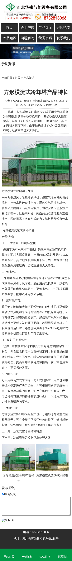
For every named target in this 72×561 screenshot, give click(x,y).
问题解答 (27, 38)
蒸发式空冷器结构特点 (27, 431)
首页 (9, 27)
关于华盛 (27, 27)
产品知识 (9, 38)
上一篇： (7, 431)
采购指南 (63, 27)
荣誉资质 (45, 38)
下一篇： (7, 437)
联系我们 (63, 38)
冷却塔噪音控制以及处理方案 (32, 437)
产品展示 (45, 27)
